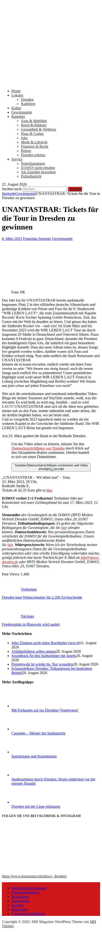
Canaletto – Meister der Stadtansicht (38, 733)
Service (17, 159)
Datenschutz (20, 901)
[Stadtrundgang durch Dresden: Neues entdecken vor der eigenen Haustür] (29, 775)
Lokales (17, 95)
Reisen (26, 151)
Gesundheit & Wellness (38, 129)
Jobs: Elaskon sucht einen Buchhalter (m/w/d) (45, 643)
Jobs (24, 138)
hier (49, 490)
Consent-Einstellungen (28, 914)
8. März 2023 (12, 239)
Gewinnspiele (21, 112)
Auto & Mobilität (34, 121)
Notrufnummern (33, 163)
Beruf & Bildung (33, 125)
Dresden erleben (33, 155)
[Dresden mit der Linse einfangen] (29, 802)
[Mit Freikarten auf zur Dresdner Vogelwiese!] (29, 706)
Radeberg (28, 104)
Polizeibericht (31, 176)
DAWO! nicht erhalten (38, 168)
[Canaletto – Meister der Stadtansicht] (29, 729)
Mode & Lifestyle (34, 142)
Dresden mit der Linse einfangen (35, 806)
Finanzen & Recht (34, 146)
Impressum (19, 909)
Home (16, 91)
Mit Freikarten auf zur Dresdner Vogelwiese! (44, 710)
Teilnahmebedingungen (28, 888)
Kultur (16, 108)
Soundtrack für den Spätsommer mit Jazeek (43, 656)
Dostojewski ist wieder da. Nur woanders (42, 664)
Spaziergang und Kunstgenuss (34, 756)
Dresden (27, 99)
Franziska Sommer (37, 239)
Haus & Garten (32, 134)
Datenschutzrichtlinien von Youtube (38, 448)
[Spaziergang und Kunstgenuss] (29, 752)
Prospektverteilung (25, 892)
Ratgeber (18, 117)
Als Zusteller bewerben (38, 172)
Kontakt (17, 905)
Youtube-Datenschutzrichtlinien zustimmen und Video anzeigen (51, 467)
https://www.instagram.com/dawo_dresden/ (34, 876)
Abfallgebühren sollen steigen (33, 651)
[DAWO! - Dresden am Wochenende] (51, 83)
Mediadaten (20, 897)
